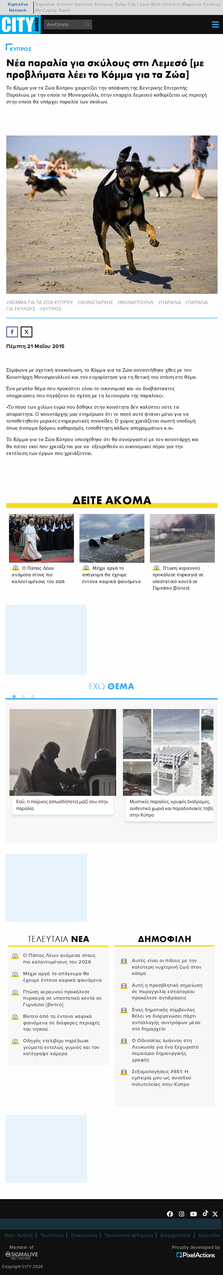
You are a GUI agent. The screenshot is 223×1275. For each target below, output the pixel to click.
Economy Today (110, 4)
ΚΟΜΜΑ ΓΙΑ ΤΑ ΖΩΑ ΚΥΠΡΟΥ (41, 302)
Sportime (84, 4)
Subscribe (209, 1235)
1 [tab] (13, 695)
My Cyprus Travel (53, 10)
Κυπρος (21, 49)
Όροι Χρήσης (19, 1235)
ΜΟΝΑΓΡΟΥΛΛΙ (137, 302)
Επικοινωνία (84, 1235)
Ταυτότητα (52, 1235)
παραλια (171, 302)
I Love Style (149, 4)
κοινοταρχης (96, 302)
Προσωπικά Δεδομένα (129, 1235)
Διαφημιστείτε (175, 1235)
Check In (172, 4)
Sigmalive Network (18, 7)
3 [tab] (31, 695)
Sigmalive (45, 4)
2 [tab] (22, 695)
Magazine (192, 4)
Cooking (211, 4)
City (132, 4)
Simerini (65, 4)
